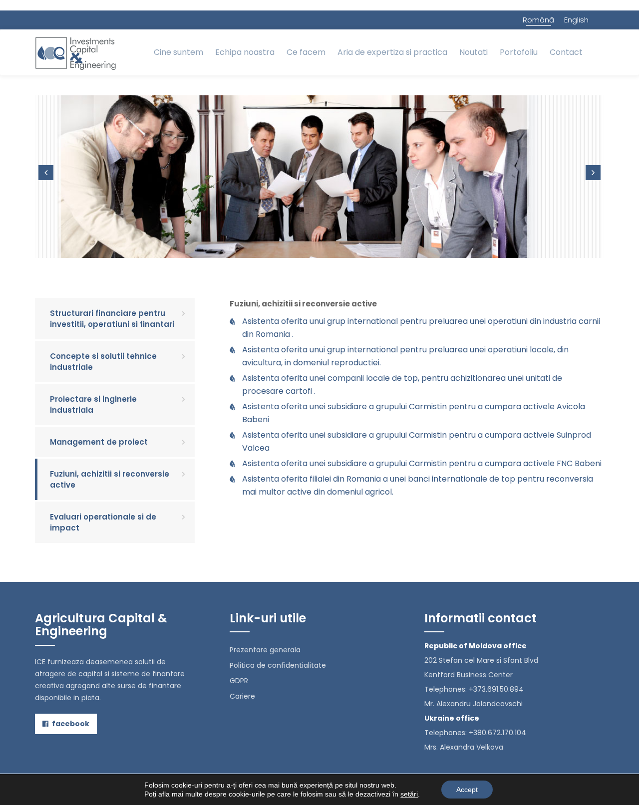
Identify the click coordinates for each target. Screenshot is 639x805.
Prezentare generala (265, 650)
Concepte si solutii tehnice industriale (103, 361)
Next (593, 172)
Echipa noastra (245, 52)
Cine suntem (178, 52)
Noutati (473, 52)
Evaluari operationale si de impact (103, 522)
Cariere (242, 696)
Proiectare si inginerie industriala (93, 404)
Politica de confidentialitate (278, 665)
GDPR (239, 681)
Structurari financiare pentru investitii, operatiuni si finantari (112, 318)
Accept (467, 790)
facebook (69, 724)
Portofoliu (519, 52)
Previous (45, 172)
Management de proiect (99, 442)
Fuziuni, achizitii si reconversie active (109, 479)
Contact (566, 52)
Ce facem (306, 52)
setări (409, 794)
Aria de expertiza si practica (392, 52)
